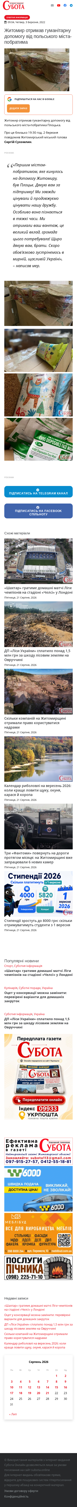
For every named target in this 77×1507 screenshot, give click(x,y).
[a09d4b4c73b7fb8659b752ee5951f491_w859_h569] (38, 350)
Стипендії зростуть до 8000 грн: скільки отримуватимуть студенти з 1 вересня (38, 922)
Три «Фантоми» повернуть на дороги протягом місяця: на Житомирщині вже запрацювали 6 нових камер (38, 857)
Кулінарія (10, 988)
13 (38, 1387)
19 (29, 1393)
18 (20, 1393)
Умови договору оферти (21, 1491)
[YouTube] (59, 5)
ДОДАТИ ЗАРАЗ (18, 108)
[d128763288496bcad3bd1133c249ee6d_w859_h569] (38, 439)
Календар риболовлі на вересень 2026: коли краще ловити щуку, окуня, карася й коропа (37, 790)
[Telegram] (71, 5)
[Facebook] (65, 5)
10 (11, 1387)
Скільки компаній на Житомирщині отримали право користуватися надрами (35, 723)
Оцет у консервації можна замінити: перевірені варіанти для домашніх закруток (35, 997)
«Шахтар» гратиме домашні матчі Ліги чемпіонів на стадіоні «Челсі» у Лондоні (38, 590)
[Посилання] (13, 5)
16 (65, 1387)
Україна (47, 988)
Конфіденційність (16, 1496)
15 (56, 1387)
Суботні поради (29, 988)
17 (11, 1393)
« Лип (13, 1414)
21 (47, 1393)
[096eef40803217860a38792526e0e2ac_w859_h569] (38, 394)
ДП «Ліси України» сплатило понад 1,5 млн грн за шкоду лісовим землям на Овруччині (37, 655)
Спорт (8, 966)
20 (38, 1393)
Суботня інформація (28, 966)
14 (47, 1387)
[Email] (52, 5)
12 (29, 1387)
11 (20, 1387)
